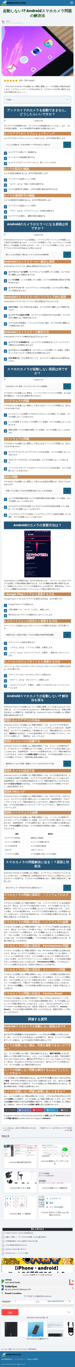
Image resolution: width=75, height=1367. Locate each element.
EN (11, 1364)
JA (18, 1364)
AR (2, 1364)
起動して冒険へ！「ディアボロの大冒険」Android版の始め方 (26, 1237)
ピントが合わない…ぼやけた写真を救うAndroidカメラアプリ (19, 1129)
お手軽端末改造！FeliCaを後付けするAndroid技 (22, 1241)
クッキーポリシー (19, 1359)
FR (13, 1364)
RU (22, 1364)
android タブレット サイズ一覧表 (17, 1253)
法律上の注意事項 (32, 1359)
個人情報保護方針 (7, 1359)
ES (24, 1364)
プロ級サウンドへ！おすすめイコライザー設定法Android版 (56, 1129)
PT (20, 1364)
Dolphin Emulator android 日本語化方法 (19, 1233)
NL (9, 1364)
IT (16, 1364)
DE (15, 1364)
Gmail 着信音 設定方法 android (16, 1245)
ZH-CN (6, 1364)
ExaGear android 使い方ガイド (16, 1249)
